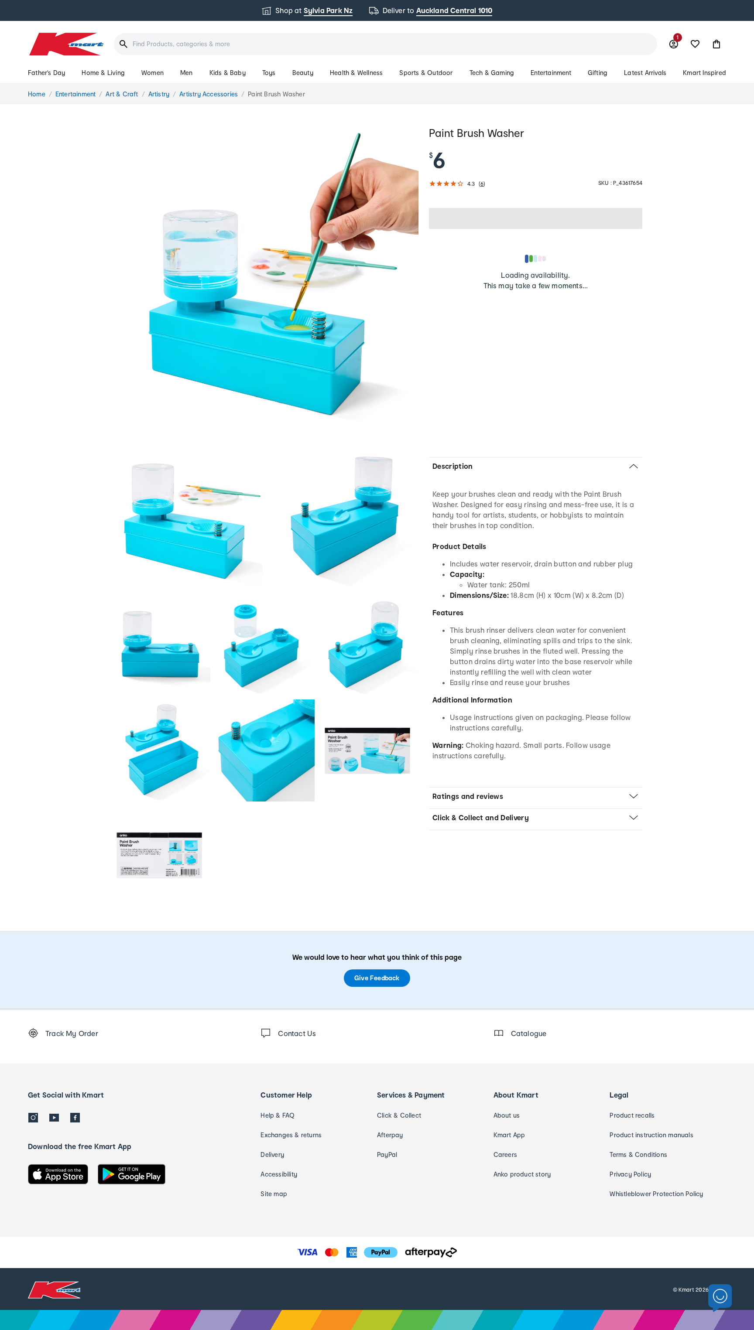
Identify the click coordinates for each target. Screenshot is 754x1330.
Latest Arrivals (645, 72)
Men (186, 72)
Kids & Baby (227, 72)
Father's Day (46, 72)
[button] (716, 44)
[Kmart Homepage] (65, 44)
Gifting (597, 72)
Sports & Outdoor (425, 72)
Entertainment (551, 72)
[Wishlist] (695, 44)
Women (152, 72)
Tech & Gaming (492, 72)
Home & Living (103, 72)
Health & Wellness (356, 72)
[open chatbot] (720, 1298)
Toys (269, 72)
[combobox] (385, 44)
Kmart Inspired (704, 72)
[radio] (263, 280)
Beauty (302, 72)
